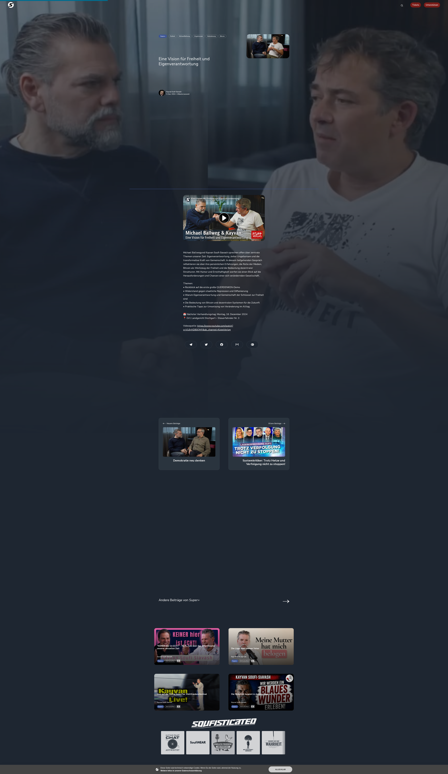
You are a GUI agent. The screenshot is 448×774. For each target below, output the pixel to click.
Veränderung (211, 36)
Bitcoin (222, 36)
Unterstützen (432, 5)
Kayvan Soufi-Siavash (173, 92)
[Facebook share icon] (222, 344)
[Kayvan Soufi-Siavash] (162, 93)
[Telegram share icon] (191, 344)
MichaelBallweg (184, 36)
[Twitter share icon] (206, 344)
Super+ (162, 36)
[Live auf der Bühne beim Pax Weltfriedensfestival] (187, 692)
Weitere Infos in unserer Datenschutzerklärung (181, 771)
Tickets (415, 5)
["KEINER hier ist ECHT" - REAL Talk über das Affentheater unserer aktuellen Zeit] (187, 646)
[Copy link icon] (252, 344)
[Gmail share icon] (237, 344)
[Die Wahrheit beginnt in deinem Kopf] (261, 692)
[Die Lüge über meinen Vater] (261, 646)
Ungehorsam (198, 36)
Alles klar (280, 769)
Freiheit (172, 36)
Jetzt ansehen (170, 661)
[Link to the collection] (283, 601)
